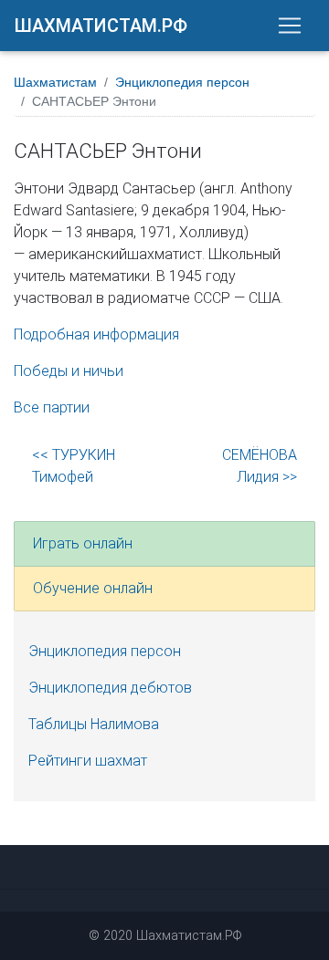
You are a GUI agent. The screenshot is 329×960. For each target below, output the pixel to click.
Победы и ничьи (68, 371)
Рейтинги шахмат (87, 760)
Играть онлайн (83, 543)
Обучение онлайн (93, 588)
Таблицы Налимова (93, 724)
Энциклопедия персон (182, 82)
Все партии (52, 407)
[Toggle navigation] (289, 25)
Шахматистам (55, 82)
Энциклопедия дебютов (110, 687)
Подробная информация (96, 334)
